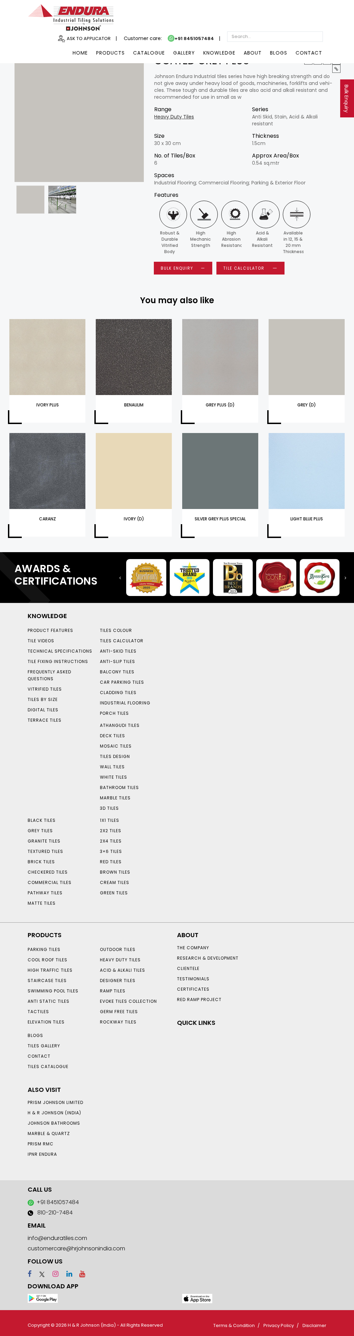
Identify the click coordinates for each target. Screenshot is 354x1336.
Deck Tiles (112, 736)
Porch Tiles (114, 713)
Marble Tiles (115, 798)
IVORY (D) (134, 519)
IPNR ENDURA (42, 1154)
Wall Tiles (112, 767)
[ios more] (197, 1298)
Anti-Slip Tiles (117, 661)
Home (80, 52)
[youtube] (79, 1274)
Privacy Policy (278, 1325)
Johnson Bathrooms (54, 1123)
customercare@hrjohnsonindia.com (76, 1248)
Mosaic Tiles (116, 746)
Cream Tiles (114, 882)
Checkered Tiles (48, 872)
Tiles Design (115, 756)
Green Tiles (114, 893)
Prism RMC (41, 1144)
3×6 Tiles (111, 851)
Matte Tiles (42, 903)
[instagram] (52, 1274)
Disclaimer (314, 1325)
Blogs (278, 52)
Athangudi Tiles (120, 725)
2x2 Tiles (110, 831)
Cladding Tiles (118, 692)
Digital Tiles (43, 710)
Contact (309, 52)
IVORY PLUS (47, 405)
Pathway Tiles (45, 893)
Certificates (193, 989)
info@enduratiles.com (57, 1238)
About (253, 52)
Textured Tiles (45, 851)
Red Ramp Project (199, 999)
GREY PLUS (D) (220, 405)
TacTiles (38, 1012)
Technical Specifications (60, 651)
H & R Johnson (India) (54, 1113)
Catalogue (149, 52)
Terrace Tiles (45, 720)
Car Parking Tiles (122, 682)
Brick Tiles (41, 862)
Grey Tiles (40, 831)
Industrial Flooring (125, 703)
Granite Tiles (44, 841)
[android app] (43, 1298)
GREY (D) (306, 405)
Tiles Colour (116, 630)
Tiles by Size (43, 699)
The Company (193, 948)
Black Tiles (42, 820)
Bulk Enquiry (346, 99)
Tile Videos (41, 641)
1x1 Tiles (109, 820)
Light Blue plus (306, 519)
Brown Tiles (115, 872)
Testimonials (193, 979)
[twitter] (39, 1274)
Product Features (50, 630)
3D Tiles (109, 808)
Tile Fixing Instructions (58, 661)
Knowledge (219, 52)
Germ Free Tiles (119, 1012)
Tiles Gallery (44, 1046)
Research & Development (208, 958)
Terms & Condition (234, 1325)
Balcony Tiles (117, 672)
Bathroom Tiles (119, 787)
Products (110, 52)
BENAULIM (133, 405)
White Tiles (113, 777)
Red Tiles (111, 862)
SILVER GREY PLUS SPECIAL (220, 519)
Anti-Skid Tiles (118, 651)
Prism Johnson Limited (55, 1102)
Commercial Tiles (50, 882)
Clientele (188, 968)
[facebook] (29, 1274)
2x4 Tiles (111, 841)
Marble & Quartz (49, 1133)
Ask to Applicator (89, 38)
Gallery (184, 52)
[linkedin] (66, 1274)
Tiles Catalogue (48, 1066)
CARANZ (47, 519)
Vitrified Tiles (45, 689)
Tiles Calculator (121, 641)
